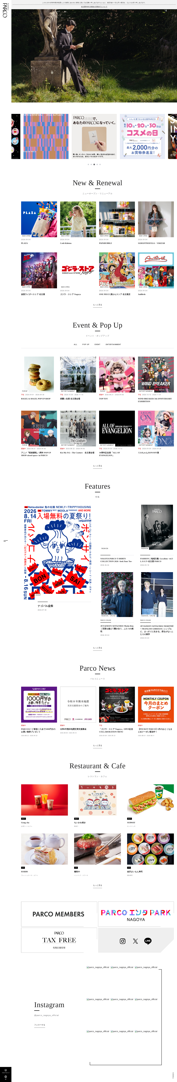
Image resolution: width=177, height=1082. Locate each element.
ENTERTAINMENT (113, 344)
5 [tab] (100, 164)
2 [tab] (91, 164)
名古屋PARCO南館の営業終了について (94, 6)
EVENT (97, 344)
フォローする (39, 1025)
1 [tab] (88, 164)
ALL (75, 344)
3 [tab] (94, 164)
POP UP (85, 344)
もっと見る (97, 305)
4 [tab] (97, 164)
